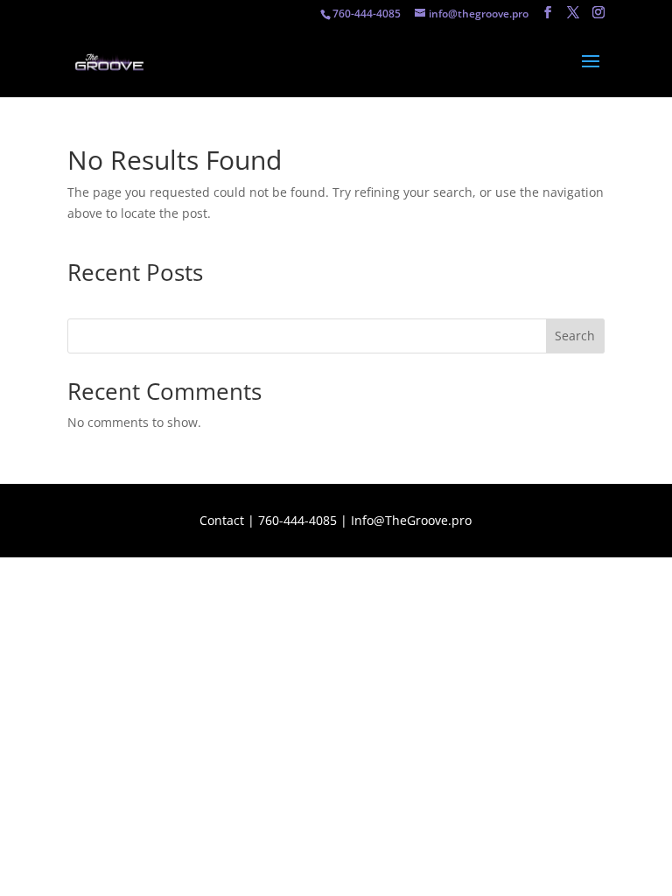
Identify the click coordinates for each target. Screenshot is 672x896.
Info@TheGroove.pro (411, 520)
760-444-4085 (297, 520)
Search (575, 335)
